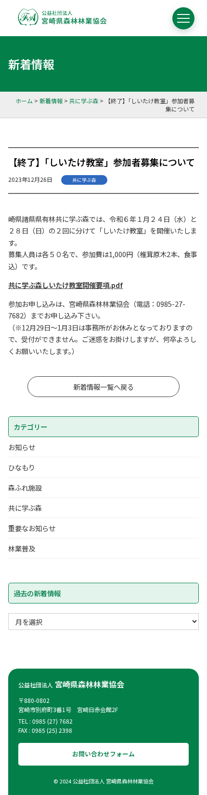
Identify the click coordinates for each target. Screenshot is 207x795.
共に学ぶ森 (84, 180)
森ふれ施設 (25, 487)
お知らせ (21, 447)
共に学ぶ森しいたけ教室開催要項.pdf (65, 285)
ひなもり (21, 467)
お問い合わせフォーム (103, 753)
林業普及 (21, 548)
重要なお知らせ (31, 528)
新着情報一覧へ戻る (103, 387)
